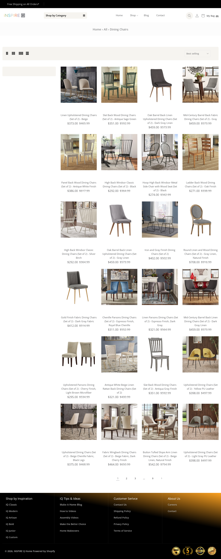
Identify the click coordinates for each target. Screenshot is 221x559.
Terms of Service (123, 530)
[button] (133, 15)
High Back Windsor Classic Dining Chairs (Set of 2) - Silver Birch (78, 253)
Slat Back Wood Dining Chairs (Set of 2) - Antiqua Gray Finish (160, 386)
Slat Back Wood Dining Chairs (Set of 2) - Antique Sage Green (119, 117)
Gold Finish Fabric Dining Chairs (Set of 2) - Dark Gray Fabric (79, 319)
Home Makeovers (69, 530)
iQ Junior (11, 530)
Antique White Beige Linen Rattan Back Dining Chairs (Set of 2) (119, 388)
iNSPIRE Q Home (23, 551)
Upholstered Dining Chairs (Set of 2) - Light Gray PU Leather (201, 454)
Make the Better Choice (73, 524)
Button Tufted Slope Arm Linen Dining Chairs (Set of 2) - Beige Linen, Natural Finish (160, 456)
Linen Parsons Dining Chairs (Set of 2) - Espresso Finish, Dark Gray (160, 321)
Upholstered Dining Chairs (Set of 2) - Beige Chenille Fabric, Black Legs (79, 456)
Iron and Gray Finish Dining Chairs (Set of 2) (160, 251)
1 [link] (118, 478)
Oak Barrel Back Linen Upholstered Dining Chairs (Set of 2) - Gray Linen (119, 253)
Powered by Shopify (44, 551)
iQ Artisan (11, 517)
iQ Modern (12, 511)
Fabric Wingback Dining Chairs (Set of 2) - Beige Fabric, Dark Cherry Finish (119, 456)
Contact (172, 511)
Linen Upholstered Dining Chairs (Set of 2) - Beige (79, 117)
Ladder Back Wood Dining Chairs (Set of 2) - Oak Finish (200, 184)
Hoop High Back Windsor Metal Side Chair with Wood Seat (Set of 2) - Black (160, 186)
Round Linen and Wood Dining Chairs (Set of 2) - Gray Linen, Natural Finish (200, 253)
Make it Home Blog (71, 504)
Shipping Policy (122, 511)
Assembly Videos (69, 517)
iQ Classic (11, 504)
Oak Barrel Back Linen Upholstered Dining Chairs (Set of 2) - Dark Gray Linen (160, 118)
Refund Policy (121, 517)
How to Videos (68, 511)
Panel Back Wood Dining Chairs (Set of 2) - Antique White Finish (78, 184)
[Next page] (161, 478)
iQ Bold (10, 524)
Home (97, 29)
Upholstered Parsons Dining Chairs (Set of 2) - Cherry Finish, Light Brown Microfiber (78, 388)
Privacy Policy (121, 524)
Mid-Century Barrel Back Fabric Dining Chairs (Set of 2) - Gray (200, 117)
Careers (172, 504)
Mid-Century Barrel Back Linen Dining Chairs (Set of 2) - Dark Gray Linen (201, 321)
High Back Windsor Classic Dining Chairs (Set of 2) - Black (119, 184)
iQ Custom (11, 537)
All (105, 29)
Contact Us (120, 504)
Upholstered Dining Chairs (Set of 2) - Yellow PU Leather (201, 386)
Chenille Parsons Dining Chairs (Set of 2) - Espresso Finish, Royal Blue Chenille (119, 321)
